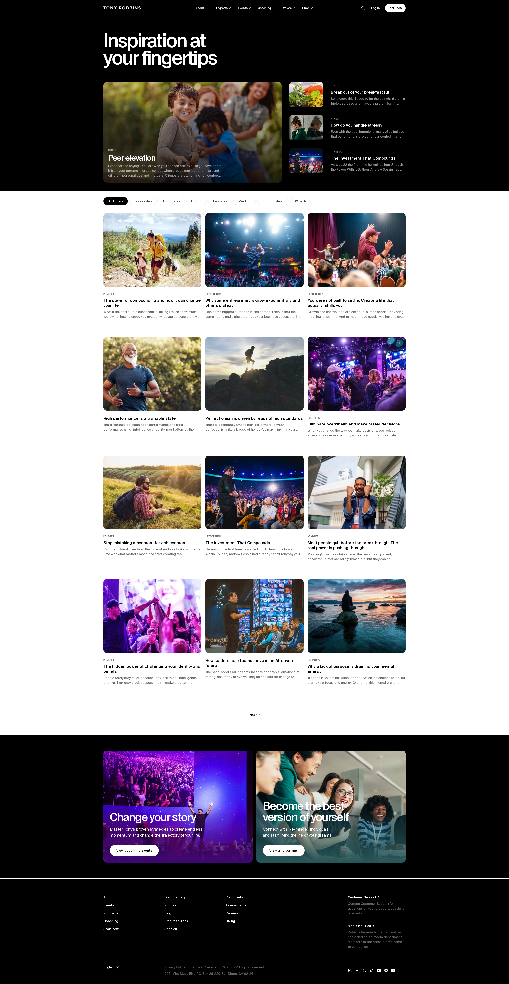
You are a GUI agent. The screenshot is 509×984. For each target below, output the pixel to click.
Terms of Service (204, 967)
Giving (230, 921)
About (108, 897)
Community (234, 897)
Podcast (171, 905)
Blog (167, 913)
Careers (231, 913)
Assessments (236, 905)
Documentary (174, 897)
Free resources (176, 921)
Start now (111, 929)
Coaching (110, 921)
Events (108, 905)
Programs (110, 913)
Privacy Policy (174, 967)
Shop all (170, 929)
